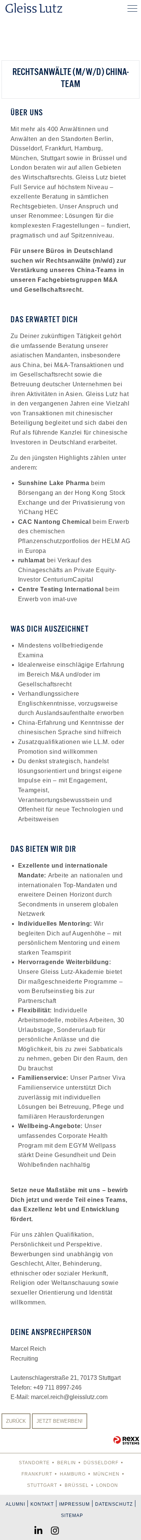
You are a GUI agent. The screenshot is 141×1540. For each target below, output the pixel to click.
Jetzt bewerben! (59, 1421)
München (106, 1474)
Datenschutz (114, 1504)
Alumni (15, 1504)
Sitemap (72, 1515)
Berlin (66, 1462)
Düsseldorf (100, 1462)
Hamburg (73, 1474)
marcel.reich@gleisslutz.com (69, 1397)
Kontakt (42, 1504)
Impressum (74, 1504)
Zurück (16, 1421)
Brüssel (77, 1485)
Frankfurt (36, 1474)
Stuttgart (42, 1485)
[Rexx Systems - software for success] (126, 1440)
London (107, 1485)
